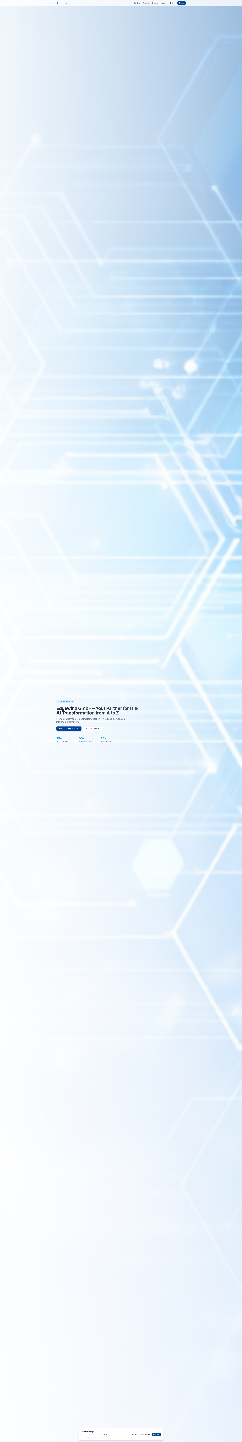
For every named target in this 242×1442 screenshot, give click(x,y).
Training (155, 3)
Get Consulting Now (67, 729)
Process (146, 3)
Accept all (156, 1434)
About (163, 3)
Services (137, 3)
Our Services (94, 729)
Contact (181, 3)
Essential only (145, 1434)
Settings (134, 1434)
